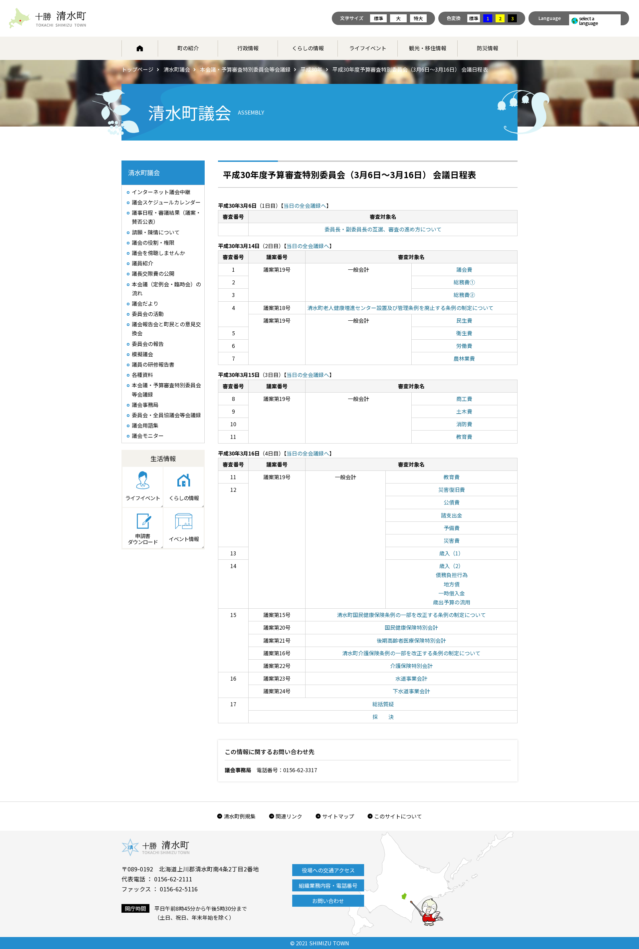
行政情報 (248, 48)
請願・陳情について (156, 232)
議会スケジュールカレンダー (166, 202)
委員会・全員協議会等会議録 (166, 415)
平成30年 (311, 69)
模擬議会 (142, 354)
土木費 (464, 411)
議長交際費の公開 (153, 273)
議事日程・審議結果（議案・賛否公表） (166, 216)
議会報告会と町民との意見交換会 (166, 328)
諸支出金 (451, 515)
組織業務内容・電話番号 (328, 885)
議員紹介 (142, 263)
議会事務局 (145, 405)
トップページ (137, 69)
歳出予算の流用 (451, 602)
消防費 (464, 424)
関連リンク (289, 816)
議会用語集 (145, 425)
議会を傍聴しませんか (158, 253)
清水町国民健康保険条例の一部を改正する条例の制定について (411, 615)
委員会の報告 (148, 344)
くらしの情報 (308, 48)
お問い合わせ (328, 901)
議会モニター (148, 436)
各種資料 (142, 375)
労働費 (464, 346)
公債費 (452, 502)
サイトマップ (338, 816)
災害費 (452, 540)
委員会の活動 (148, 314)
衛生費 (464, 333)
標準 (378, 18)
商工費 (464, 399)
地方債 (452, 584)
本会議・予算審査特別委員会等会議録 (245, 69)
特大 (418, 18)
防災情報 (487, 48)
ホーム (139, 48)
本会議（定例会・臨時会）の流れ (166, 288)
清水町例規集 (240, 816)
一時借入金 (451, 593)
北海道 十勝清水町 (47, 18)
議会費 (464, 269)
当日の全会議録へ (305, 205)
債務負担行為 (452, 575)
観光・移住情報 (427, 48)
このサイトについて (398, 816)
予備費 (452, 528)
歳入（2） (451, 566)
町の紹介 (188, 48)
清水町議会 (176, 69)
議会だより (145, 303)
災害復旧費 (451, 489)
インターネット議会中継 (161, 192)
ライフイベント (367, 48)
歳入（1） (451, 553)
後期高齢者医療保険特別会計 (411, 640)
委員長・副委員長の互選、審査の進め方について (383, 229)
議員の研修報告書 (153, 364)
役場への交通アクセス (328, 870)
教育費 (464, 437)
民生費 (464, 320)
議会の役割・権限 (153, 242)
